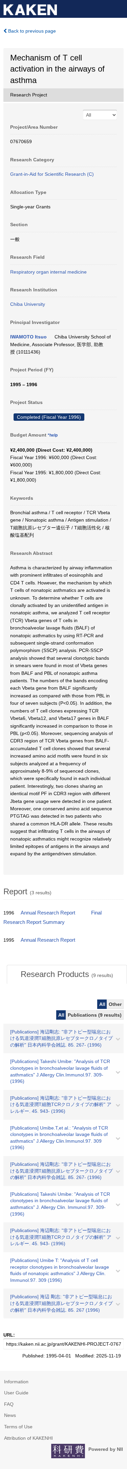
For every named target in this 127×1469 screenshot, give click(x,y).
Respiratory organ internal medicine (48, 272)
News (10, 1415)
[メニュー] (119, 8)
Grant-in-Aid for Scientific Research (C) (52, 174)
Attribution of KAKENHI (28, 1438)
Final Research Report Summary (52, 917)
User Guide (16, 1392)
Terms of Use (18, 1426)
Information (16, 1381)
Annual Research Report (48, 912)
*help (53, 435)
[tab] (67, 974)
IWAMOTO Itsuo (28, 336)
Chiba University (27, 304)
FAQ (9, 1404)
